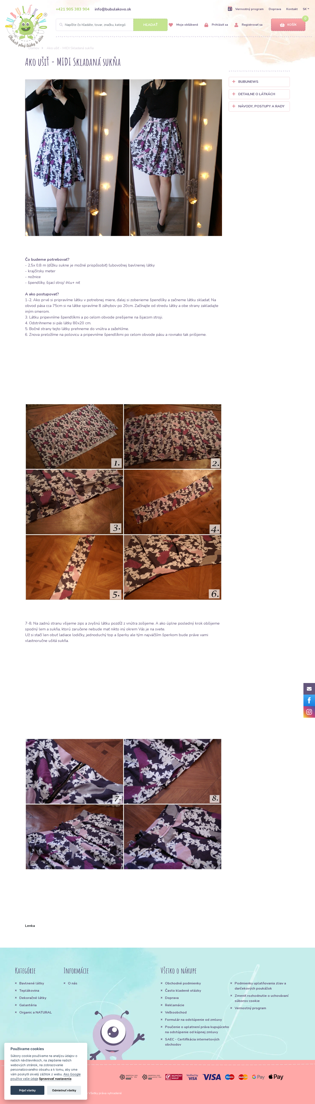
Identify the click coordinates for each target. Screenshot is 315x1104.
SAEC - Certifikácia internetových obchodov (192, 1042)
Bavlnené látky (31, 983)
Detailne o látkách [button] (256, 94)
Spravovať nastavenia (55, 1079)
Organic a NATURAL (35, 1012)
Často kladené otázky (183, 990)
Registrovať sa (251, 25)
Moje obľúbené (187, 25)
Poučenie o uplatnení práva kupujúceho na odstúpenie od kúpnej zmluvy (197, 1029)
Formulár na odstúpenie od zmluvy (193, 1019)
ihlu (69, 282)
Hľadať (150, 24)
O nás (72, 983)
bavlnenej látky (141, 265)
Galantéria (28, 1005)
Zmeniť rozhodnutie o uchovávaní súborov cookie (261, 998)
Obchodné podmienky (183, 983)
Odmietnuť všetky (64, 1090)
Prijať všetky (27, 1090)
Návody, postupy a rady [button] (261, 106)
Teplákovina (29, 990)
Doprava (275, 9)
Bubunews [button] (247, 81)
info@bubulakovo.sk (113, 9)
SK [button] (305, 9)
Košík (292, 25)
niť (78, 282)
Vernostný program (249, 9)
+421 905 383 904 (73, 9)
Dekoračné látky (32, 998)
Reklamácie (174, 1005)
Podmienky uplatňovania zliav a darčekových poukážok (260, 986)
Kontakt (292, 9)
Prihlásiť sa (219, 25)
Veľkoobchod (176, 1012)
